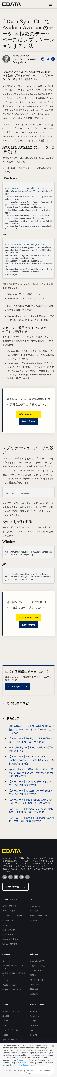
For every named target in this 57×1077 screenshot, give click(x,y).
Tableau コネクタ (10, 944)
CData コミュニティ (11, 1011)
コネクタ (6, 961)
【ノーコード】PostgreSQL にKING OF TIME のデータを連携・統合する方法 (30, 801)
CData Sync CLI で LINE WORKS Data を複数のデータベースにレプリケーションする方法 (31, 729)
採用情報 (34, 989)
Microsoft (34, 1025)
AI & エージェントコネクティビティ (13, 974)
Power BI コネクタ (10, 939)
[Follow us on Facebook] (42, 59)
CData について (37, 961)
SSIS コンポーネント (39, 915)
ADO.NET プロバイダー (12, 915)
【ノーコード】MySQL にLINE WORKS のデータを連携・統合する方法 (30, 740)
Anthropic (34, 1011)
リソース (6, 1025)
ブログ (5, 1020)
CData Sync (35, 906)
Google (33, 1020)
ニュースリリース (37, 965)
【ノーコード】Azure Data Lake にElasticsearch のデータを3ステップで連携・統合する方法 (31, 760)
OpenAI (33, 1035)
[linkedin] (4, 877)
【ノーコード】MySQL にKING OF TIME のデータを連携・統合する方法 (30, 810)
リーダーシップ (36, 980)
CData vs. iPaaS (9, 985)
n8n (31, 1030)
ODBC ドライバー (10, 906)
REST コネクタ (8, 930)
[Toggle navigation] (50, 4)
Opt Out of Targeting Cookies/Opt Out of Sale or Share (28, 1071)
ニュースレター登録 (10, 1030)
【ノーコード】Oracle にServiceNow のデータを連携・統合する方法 (31, 819)
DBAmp (33, 920)
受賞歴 (33, 975)
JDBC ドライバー (9, 911)
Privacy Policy (22, 1060)
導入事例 (6, 1016)
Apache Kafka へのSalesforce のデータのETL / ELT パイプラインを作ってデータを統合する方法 (31, 772)
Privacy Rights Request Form (22, 1065)
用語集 (5, 1035)
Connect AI (35, 911)
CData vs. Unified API (11, 989)
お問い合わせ (28, 421)
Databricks (35, 1016)
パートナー (7, 980)
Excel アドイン (8, 934)
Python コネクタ (9, 920)
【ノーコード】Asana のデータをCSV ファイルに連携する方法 (30, 783)
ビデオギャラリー (10, 1039)
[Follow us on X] (48, 59)
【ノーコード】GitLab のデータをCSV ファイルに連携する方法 (30, 792)
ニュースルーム (36, 970)
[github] (21, 877)
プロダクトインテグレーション (13, 967)
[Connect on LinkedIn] (53, 59)
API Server (7, 925)
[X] (10, 877)
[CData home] (13, 4)
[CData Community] (27, 877)
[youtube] (16, 877)
